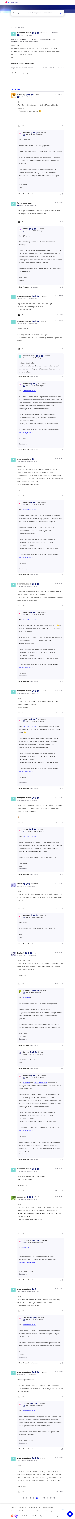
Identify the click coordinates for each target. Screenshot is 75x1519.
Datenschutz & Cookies (18, 1511)
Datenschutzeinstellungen (34, 1511)
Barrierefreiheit (33, 1507)
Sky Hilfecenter (22, 1507)
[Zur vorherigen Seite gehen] (21, 1498)
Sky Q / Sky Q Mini (18, 27)
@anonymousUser (29, 391)
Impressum (53, 1511)
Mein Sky (13, 1507)
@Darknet (26, 998)
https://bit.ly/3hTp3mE (27, 1263)
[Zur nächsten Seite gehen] (57, 1498)
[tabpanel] (37, 795)
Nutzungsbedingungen (46, 1507)
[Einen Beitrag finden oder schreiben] (60, 13)
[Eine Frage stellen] (70, 1514)
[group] (45, 67)
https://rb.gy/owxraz (26, 433)
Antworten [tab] (16, 89)
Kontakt (46, 1511)
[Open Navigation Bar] (3, 2)
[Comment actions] (63, 99)
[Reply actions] (62, 136)
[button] (20, 194)
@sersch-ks (25, 1248)
